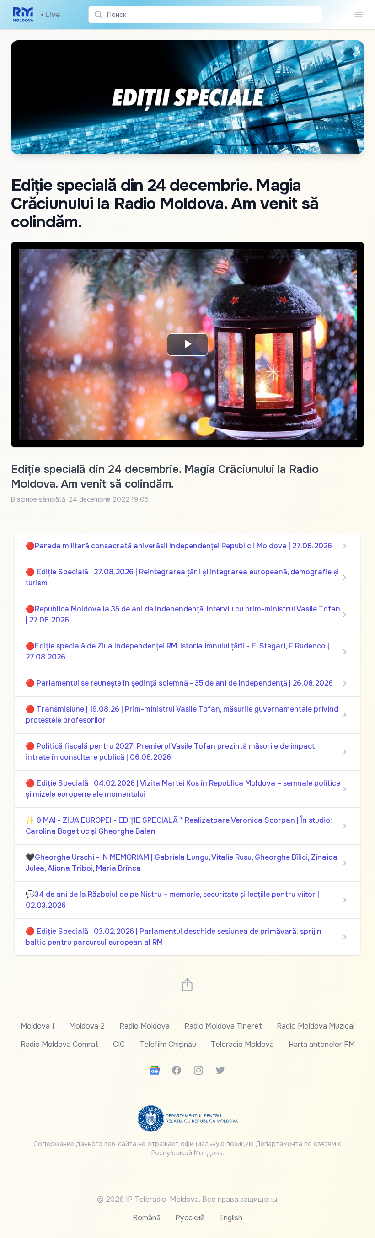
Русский (189, 1217)
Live (50, 15)
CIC (119, 1044)
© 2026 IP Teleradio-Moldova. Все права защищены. (188, 1199)
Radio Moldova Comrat (59, 1044)
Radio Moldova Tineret (223, 1026)
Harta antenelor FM (322, 1044)
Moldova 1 (37, 1026)
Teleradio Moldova (242, 1044)
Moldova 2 (87, 1026)
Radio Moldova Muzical (315, 1026)
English (230, 1217)
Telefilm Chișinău (167, 1044)
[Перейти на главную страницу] (23, 14)
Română (147, 1217)
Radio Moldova (144, 1026)
